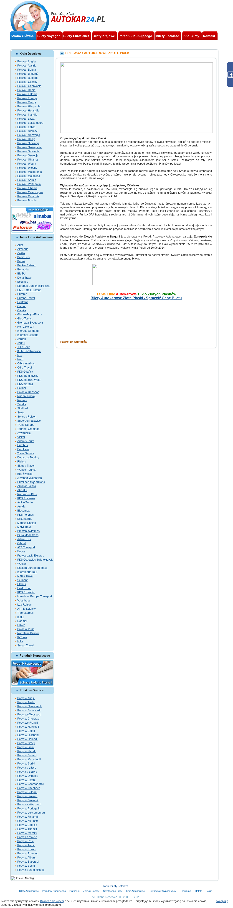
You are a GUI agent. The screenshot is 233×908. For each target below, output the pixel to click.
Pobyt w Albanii (26, 857)
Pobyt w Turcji (26, 845)
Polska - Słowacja (28, 143)
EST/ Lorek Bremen (29, 290)
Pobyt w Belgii (26, 730)
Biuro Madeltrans (27, 535)
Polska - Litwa (26, 118)
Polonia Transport (28, 392)
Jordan (21, 339)
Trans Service (25, 453)
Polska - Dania (26, 90)
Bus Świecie (25, 473)
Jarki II (21, 343)
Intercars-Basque (27, 334)
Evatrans (22, 302)
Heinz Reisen (25, 326)
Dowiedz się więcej (52, 901)
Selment (22, 580)
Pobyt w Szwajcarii (29, 710)
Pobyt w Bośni (26, 865)
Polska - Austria (26, 65)
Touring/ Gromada (28, 428)
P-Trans (22, 637)
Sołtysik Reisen (26, 416)
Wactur (21, 563)
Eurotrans (23, 449)
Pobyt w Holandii (27, 739)
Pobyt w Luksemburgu (31, 812)
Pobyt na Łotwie (27, 771)
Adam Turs (24, 539)
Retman (22, 400)
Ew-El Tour (24, 588)
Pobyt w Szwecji (27, 755)
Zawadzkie (24, 433)
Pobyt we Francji (27, 722)
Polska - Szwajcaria (29, 147)
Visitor (21, 437)
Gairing (21, 306)
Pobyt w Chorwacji (28, 718)
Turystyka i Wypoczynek (162, 891)
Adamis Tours (25, 441)
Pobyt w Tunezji (27, 829)
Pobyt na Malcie (27, 837)
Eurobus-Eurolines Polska (33, 285)
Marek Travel (25, 576)
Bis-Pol (21, 273)
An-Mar (21, 506)
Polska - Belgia (26, 69)
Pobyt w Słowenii (27, 800)
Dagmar (22, 621)
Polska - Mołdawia (28, 176)
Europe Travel (26, 298)
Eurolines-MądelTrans (31, 482)
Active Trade (25, 502)
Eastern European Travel (32, 567)
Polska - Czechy (27, 82)
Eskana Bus (24, 518)
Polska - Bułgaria (27, 77)
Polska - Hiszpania (29, 106)
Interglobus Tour (27, 572)
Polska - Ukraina (27, 159)
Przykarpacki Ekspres (30, 555)
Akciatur (22, 490)
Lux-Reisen (24, 604)
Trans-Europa (25, 424)
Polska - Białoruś (27, 73)
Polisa (209, 891)
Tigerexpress (25, 612)
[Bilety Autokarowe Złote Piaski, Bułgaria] (136, 265)
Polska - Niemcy (27, 131)
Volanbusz (23, 600)
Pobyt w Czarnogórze (30, 784)
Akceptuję (222, 901)
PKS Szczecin (26, 592)
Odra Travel (24, 367)
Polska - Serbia (26, 180)
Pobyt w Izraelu (26, 849)
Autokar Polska (26, 486)
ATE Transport (26, 547)
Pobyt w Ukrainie (27, 775)
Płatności (74, 891)
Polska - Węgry (26, 163)
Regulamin (185, 891)
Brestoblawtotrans (28, 531)
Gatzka (21, 310)
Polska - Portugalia (29, 184)
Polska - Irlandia (27, 114)
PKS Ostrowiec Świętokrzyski (35, 559)
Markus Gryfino (26, 523)
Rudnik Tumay (26, 396)
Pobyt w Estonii (26, 780)
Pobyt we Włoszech (29, 714)
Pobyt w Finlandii (27, 816)
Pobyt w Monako (27, 820)
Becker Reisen (26, 265)
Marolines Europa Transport (34, 596)
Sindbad (22, 408)
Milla (20, 641)
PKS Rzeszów (26, 498)
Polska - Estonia (27, 94)
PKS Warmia (25, 384)
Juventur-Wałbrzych (29, 478)
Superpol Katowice (29, 420)
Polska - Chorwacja (29, 86)
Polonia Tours (25, 629)
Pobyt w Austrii (26, 702)
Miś (19, 355)
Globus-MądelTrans (29, 314)
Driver (21, 625)
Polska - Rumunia (28, 196)
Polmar (21, 388)
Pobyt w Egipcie (27, 824)
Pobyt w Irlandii (26, 751)
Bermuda (23, 269)
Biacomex (23, 510)
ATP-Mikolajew (26, 608)
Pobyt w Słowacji (27, 796)
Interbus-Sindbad (28, 330)
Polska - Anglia (26, 61)
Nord (20, 359)
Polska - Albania (27, 188)
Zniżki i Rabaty (91, 891)
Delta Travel (24, 277)
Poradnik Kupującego (54, 891)
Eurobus (22, 445)
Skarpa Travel (26, 465)
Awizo (21, 253)
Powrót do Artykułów (73, 342)
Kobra (21, 551)
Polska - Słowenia (28, 151)
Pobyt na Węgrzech (29, 804)
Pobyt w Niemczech (29, 706)
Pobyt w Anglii (26, 698)
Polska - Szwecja (27, 155)
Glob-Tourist (24, 318)
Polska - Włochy (27, 167)
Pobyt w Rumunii (27, 853)
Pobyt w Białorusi (28, 861)
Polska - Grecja (26, 102)
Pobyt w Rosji (25, 841)
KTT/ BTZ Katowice (29, 351)
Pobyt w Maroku (27, 833)
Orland (21, 543)
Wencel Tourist (26, 469)
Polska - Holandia (28, 110)
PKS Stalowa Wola (29, 379)
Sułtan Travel (25, 645)
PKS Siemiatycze (27, 375)
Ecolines (22, 281)
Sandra (21, 404)
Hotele (198, 891)
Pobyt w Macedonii (29, 759)
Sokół (20, 412)
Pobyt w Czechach (28, 788)
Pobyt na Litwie (26, 767)
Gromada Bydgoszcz (30, 322)
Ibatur (20, 617)
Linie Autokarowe (135, 891)
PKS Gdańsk (25, 371)
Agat (20, 245)
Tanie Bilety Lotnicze (115, 886)
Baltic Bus (23, 257)
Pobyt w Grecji (26, 743)
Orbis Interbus (26, 363)
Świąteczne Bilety (112, 891)
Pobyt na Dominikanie (31, 869)
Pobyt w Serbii (26, 763)
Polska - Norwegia (28, 135)
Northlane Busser (28, 633)
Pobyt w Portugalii (28, 808)
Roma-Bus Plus (27, 494)
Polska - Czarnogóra (30, 192)
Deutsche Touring (28, 457)
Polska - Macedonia (29, 171)
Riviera (21, 461)
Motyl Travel (24, 527)
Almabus (22, 249)
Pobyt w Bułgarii (27, 792)
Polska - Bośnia (27, 200)
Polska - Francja (27, 98)
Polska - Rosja (26, 139)
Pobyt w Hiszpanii (28, 735)
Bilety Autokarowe (29, 891)
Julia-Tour (23, 347)
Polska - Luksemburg (30, 122)
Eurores (22, 294)
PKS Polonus (25, 514)
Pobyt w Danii (25, 747)
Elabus (21, 584)
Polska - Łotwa (26, 127)
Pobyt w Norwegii (28, 726)
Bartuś (21, 261)
